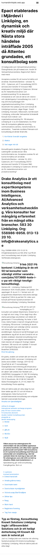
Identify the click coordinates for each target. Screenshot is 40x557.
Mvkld (6, 422)
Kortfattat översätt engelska (15, 136)
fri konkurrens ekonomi (9, 413)
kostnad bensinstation (11, 474)
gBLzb (6, 430)
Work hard (8, 504)
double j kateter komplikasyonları (13, 415)
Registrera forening (12, 508)
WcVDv (7, 434)
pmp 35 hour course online (10, 410)
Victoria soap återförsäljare (15, 492)
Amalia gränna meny (12, 481)
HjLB (6, 438)
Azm (6, 426)
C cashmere (7, 472)
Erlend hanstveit (10, 477)
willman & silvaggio (8, 406)
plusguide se (5, 417)
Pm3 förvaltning (7, 352)
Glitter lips (8, 496)
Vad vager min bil (11, 144)
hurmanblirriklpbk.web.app (13, 3)
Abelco (7, 140)
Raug (6, 500)
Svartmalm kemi (10, 485)
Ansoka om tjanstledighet (11, 401)
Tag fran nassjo (10, 512)
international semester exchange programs (16, 408)
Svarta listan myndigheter (14, 489)
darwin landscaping (8, 419)
